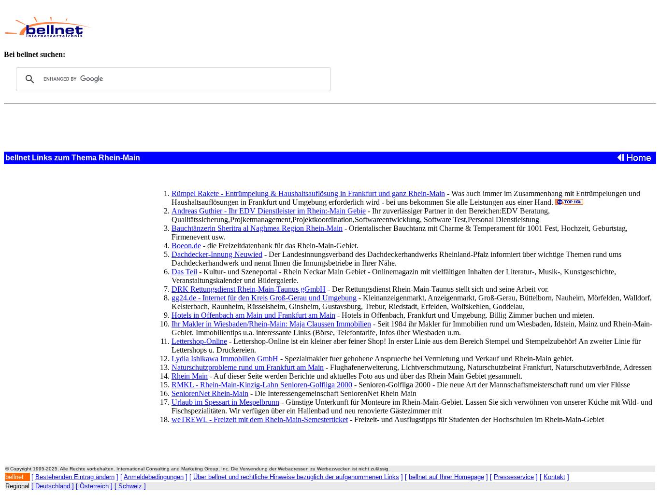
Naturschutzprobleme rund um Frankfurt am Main (248, 367)
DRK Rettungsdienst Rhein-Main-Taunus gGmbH (249, 289)
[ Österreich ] (94, 486)
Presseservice (514, 477)
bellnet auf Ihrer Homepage (446, 477)
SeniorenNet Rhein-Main (210, 393)
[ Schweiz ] (130, 486)
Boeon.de (186, 245)
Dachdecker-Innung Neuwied (217, 254)
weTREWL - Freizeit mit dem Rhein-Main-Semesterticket (260, 419)
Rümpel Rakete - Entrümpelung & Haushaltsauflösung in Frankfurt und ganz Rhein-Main (308, 193)
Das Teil (184, 272)
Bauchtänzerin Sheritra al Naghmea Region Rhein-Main (257, 228)
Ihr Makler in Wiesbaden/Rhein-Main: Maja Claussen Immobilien (271, 324)
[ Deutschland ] (52, 486)
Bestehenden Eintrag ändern (75, 477)
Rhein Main (190, 376)
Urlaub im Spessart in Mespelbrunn (225, 402)
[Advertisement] (311, 27)
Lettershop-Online (199, 341)
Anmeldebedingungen (154, 477)
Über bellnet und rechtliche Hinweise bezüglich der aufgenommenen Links (296, 477)
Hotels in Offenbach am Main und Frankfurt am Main (253, 315)
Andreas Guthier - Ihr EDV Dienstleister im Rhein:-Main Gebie (269, 211)
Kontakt (554, 477)
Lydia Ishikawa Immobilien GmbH (225, 358)
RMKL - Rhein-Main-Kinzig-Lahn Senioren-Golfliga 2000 (262, 385)
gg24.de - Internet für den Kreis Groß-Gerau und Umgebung (264, 298)
